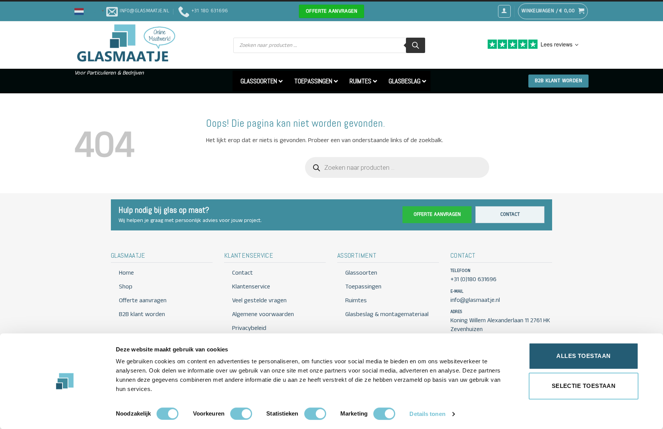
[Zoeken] (415, 45)
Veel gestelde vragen (259, 300)
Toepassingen (363, 286)
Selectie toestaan (584, 386)
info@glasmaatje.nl (475, 300)
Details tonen (427, 414)
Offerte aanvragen (437, 214)
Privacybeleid (249, 328)
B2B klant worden (142, 314)
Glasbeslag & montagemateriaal (387, 314)
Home (126, 272)
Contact (510, 214)
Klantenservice (251, 286)
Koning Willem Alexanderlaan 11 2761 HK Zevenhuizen (500, 325)
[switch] (241, 413)
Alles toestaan (583, 356)
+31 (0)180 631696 (473, 279)
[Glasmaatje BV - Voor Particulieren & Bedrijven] (125, 43)
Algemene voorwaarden (263, 314)
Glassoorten (361, 272)
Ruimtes (356, 300)
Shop (125, 286)
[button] (90, 11)
